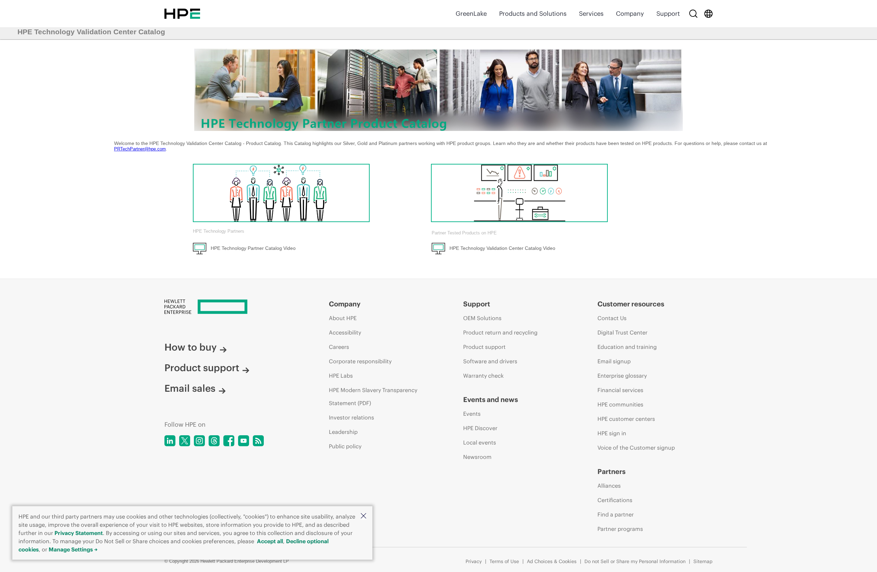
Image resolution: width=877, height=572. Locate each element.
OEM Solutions (482, 318)
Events (472, 413)
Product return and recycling (500, 332)
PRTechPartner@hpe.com (140, 148)
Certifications (614, 500)
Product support (201, 368)
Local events (479, 442)
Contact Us (612, 318)
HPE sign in (611, 433)
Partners (611, 471)
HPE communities (620, 404)
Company (630, 13)
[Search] (693, 14)
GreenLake (471, 13)
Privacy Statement (78, 533)
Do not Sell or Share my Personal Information (634, 561)
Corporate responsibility (360, 361)
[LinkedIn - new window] (169, 440)
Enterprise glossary (622, 375)
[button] (363, 516)
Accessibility (345, 332)
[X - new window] (184, 440)
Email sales (189, 388)
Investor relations (351, 417)
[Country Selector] (708, 14)
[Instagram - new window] (199, 440)
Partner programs (620, 528)
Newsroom (477, 456)
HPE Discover (480, 428)
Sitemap (703, 561)
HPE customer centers (626, 418)
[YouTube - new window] (243, 440)
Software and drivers (490, 361)
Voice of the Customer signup (636, 447)
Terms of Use (504, 561)
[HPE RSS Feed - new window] (258, 440)
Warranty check (483, 375)
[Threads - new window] (214, 440)
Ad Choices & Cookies (552, 561)
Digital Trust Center (622, 332)
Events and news (490, 399)
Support (668, 13)
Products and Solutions (533, 13)
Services (591, 13)
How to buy (190, 347)
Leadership (343, 431)
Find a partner (615, 514)
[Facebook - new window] (228, 440)
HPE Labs (341, 375)
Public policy (345, 446)
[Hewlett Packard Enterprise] (182, 14)
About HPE (343, 318)
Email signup (614, 361)
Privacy (474, 561)
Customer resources (630, 304)
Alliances (609, 485)
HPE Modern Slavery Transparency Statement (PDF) (373, 396)
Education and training (627, 346)
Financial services (620, 390)
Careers (339, 346)
